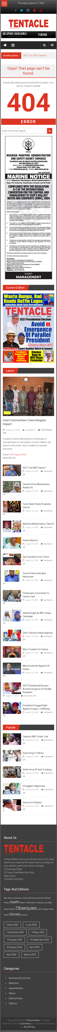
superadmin (30, 430)
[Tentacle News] (5, 45)
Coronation (17, 898)
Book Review (8, 898)
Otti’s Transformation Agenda (37, 633)
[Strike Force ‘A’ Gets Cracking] (12, 772)
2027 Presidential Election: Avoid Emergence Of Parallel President (37, 689)
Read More (8, 458)
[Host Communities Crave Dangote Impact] (28, 396)
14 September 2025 (39, 939)
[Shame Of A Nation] (12, 805)
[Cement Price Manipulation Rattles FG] (12, 486)
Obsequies (26, 908)
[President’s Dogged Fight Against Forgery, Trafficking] (12, 708)
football (48, 898)
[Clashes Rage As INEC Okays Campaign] (12, 615)
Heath (22, 903)
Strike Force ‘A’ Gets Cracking (37, 769)
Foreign (7, 903)
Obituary (11, 909)
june (46, 903)
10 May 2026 (37, 932)
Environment (39, 898)
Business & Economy (19, 978)
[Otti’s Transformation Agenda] (12, 635)
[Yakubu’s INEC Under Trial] (12, 739)
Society (15, 914)
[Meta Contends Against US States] (12, 668)
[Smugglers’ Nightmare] (12, 788)
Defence (31, 898)
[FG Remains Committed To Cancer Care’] (12, 595)
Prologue (45, 909)
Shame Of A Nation (32, 802)
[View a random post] (52, 45)
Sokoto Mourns (30, 540)
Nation (12, 993)
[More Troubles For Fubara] (12, 651)
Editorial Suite (15, 998)
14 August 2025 (14, 939)
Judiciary (40, 903)
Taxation (24, 915)
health (14, 902)
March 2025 (30, 954)
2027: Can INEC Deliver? (34, 55)
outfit (39, 909)
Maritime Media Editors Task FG (38, 524)
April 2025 (11, 954)
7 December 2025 (15, 932)
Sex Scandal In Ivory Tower (36, 557)
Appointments (16, 988)
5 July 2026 (31, 925)
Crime (24, 898)
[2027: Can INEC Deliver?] (12, 470)
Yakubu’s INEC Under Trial (35, 736)
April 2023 (35, 947)
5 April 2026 (12, 925)
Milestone (14, 983)
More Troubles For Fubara (35, 649)
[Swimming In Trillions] (12, 755)
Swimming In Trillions (33, 753)
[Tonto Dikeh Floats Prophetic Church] (12, 506)
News (7, 413)
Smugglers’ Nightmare (34, 786)
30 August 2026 (18, 454)
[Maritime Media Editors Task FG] (12, 526)
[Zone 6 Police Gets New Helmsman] (12, 575)
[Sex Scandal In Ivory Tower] (12, 559)
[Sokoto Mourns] (12, 542)
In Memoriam (30, 903)
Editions (13, 1003)
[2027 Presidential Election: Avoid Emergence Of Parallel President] (12, 688)
